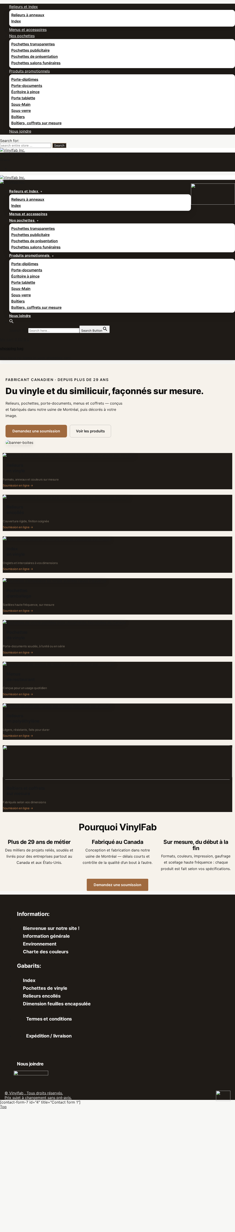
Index (16, 21)
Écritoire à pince (25, 91)
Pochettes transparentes (33, 44)
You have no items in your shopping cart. (36, 358)
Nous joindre (20, 131)
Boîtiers (18, 116)
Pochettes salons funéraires (36, 63)
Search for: (9, 140)
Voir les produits (90, 431)
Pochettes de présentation (34, 56)
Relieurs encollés (42, 996)
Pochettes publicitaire (30, 50)
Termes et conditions (49, 1019)
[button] (11, 322)
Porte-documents (26, 85)
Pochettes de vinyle (45, 988)
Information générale (46, 936)
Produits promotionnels (29, 71)
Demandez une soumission (36, 431)
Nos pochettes (22, 35)
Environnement (39, 944)
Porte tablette (23, 98)
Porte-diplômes (24, 79)
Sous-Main (21, 104)
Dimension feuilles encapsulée (57, 1004)
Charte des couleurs (45, 951)
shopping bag (11, 348)
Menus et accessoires (28, 29)
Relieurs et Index (23, 6)
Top (3, 1106)
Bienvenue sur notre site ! (51, 928)
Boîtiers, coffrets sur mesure (36, 123)
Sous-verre (21, 110)
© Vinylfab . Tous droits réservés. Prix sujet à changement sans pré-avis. (38, 1095)
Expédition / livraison (49, 1036)
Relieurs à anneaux (27, 15)
